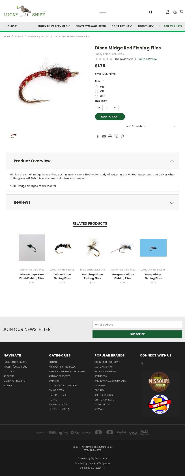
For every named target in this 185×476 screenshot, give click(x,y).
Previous (179, 464)
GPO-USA (99, 390)
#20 (102, 96)
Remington (100, 376)
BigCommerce (99, 458)
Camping (54, 380)
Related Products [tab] (90, 223)
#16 (102, 87)
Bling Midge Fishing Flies (153, 276)
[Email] (104, 136)
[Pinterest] (122, 136)
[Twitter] (116, 136)
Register (21, 380)
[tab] (92, 161)
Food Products (58, 404)
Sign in (8, 380)
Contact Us (120, 26)
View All (99, 409)
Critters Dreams (104, 399)
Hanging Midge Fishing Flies (92, 276)
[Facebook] (98, 136)
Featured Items (57, 395)
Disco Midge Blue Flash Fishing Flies (31, 276)
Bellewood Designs (105, 371)
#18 (102, 91)
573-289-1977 (173, 26)
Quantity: (101, 101)
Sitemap (8, 385)
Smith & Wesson (103, 395)
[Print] (110, 136)
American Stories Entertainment (68, 371)
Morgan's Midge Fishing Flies (122, 276)
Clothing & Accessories (63, 385)
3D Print (53, 362)
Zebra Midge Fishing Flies (62, 276)
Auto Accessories (59, 376)
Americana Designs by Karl (110, 380)
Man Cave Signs (103, 366)
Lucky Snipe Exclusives (107, 362)
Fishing (53, 399)
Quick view (32, 244)
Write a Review (148, 59)
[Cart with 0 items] (181, 12)
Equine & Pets (56, 390)
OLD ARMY (99, 385)
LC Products (101, 404)
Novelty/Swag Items (91, 26)
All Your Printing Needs (62, 366)
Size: (99, 81)
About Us (144, 26)
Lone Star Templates (99, 463)
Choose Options (31, 250)
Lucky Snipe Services (53, 26)
